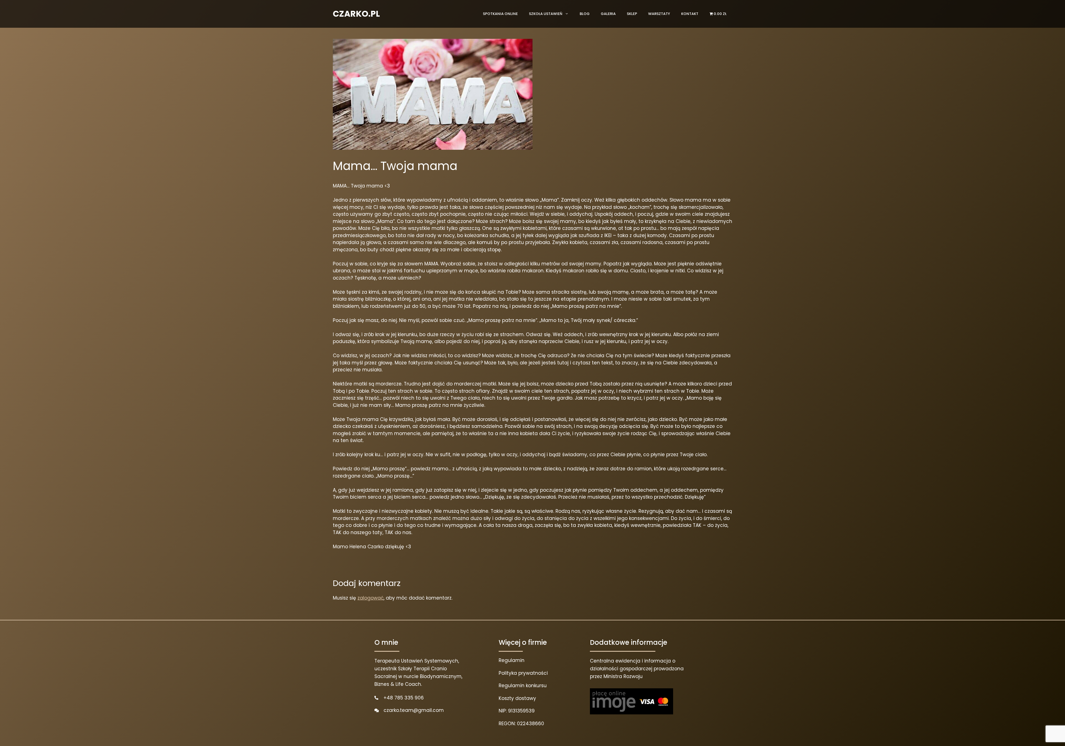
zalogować (370, 598)
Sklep (632, 13)
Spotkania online (500, 13)
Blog (585, 13)
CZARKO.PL (356, 14)
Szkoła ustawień (545, 13)
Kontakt (689, 13)
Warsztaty (659, 13)
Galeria (608, 13)
